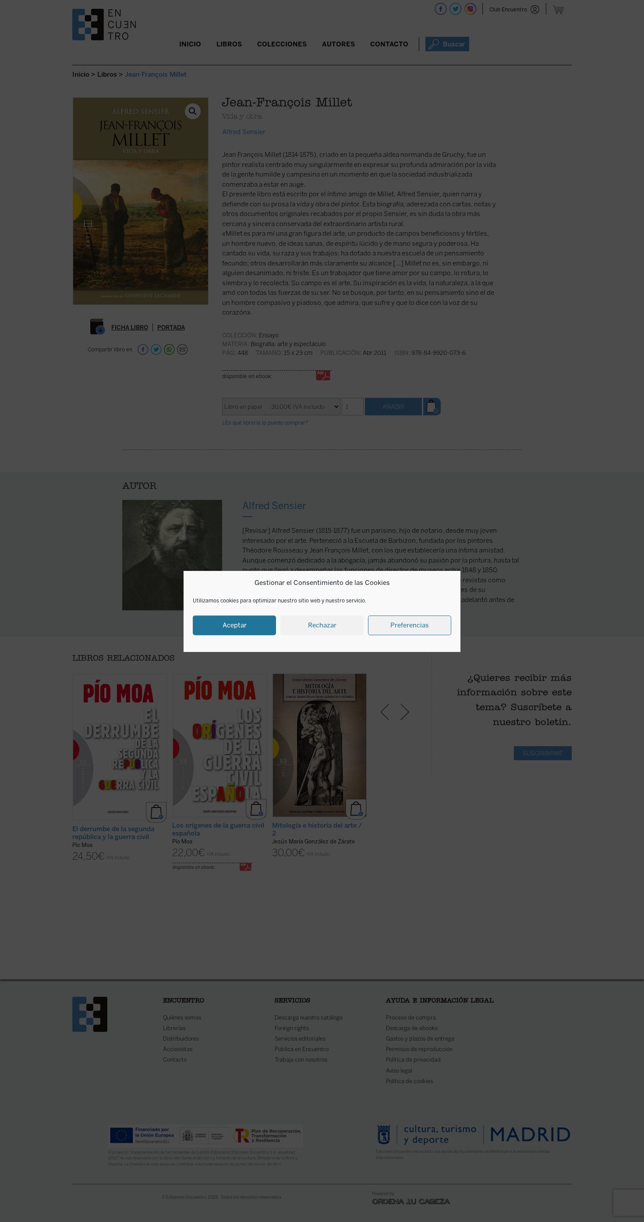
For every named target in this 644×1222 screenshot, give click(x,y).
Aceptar (235, 625)
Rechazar (322, 625)
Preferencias (409, 625)
